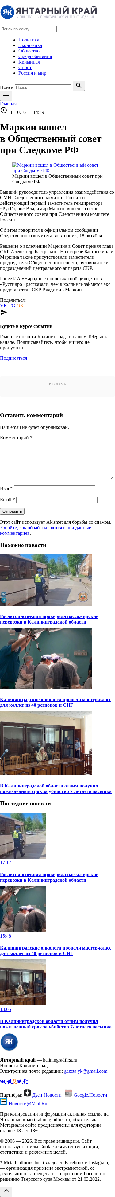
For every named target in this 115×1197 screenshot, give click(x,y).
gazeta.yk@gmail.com (85, 1071)
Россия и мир (32, 73)
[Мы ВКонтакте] (3, 1081)
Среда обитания (35, 56)
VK (3, 305)
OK (20, 305)
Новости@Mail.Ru (28, 1103)
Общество (29, 50)
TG (12, 305)
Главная (8, 103)
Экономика (30, 45)
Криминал (29, 61)
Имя (6, 488)
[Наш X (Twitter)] (20, 1081)
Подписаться (13, 358)
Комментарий (16, 437)
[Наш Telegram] (9, 1081)
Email (7, 499)
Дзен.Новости (47, 1095)
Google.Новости (90, 1095)
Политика (28, 39)
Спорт (25, 67)
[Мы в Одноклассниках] (15, 1081)
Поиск (6, 87)
